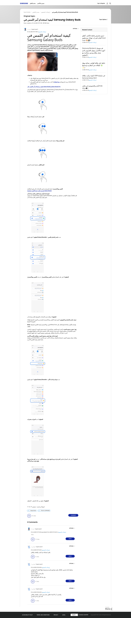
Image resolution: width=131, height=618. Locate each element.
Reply (70, 538)
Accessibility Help (27, 615)
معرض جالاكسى (40, 3)
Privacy (56, 615)
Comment (73, 515)
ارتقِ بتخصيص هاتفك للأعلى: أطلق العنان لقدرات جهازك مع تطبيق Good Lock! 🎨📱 (94, 38)
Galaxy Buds (33, 510)
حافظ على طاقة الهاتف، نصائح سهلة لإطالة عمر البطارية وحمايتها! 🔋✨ (93, 65)
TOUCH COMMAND (45, 510)
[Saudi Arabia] (24, 3)
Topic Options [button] (103, 19)
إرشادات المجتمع (42, 31)
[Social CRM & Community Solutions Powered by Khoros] (108, 608)
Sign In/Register (101, 3)
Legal (64, 615)
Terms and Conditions (43, 615)
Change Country (83, 614)
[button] (75, 28)
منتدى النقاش (33, 3)
